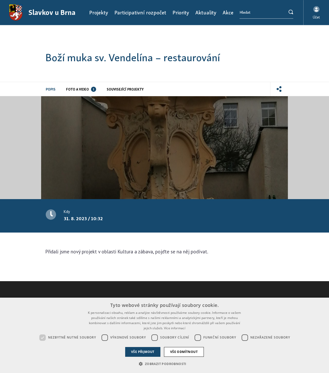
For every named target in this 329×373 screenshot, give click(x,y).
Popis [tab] (51, 89)
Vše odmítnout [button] (184, 352)
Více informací (174, 328)
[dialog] (164, 335)
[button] (316, 12)
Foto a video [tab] (80, 89)
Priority (180, 12)
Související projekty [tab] (125, 89)
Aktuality (205, 12)
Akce (228, 12)
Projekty (98, 12)
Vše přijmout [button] (142, 352)
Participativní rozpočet (140, 12)
